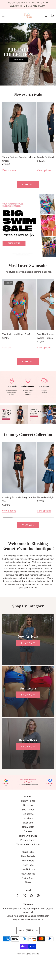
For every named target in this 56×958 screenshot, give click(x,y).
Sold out (6, 347)
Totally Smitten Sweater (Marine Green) (19, 159)
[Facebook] (18, 895)
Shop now (28, 642)
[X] (24, 895)
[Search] (46, 16)
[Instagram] (31, 895)
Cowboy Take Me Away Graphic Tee (19, 499)
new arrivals (11, 581)
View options (9, 170)
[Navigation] (3, 16)
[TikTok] (38, 895)
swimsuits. (8, 578)
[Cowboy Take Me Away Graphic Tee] (19, 468)
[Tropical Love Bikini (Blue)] (19, 304)
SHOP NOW (28, 746)
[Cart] (52, 16)
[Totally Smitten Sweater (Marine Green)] (19, 127)
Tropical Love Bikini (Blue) (16, 334)
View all (28, 184)
